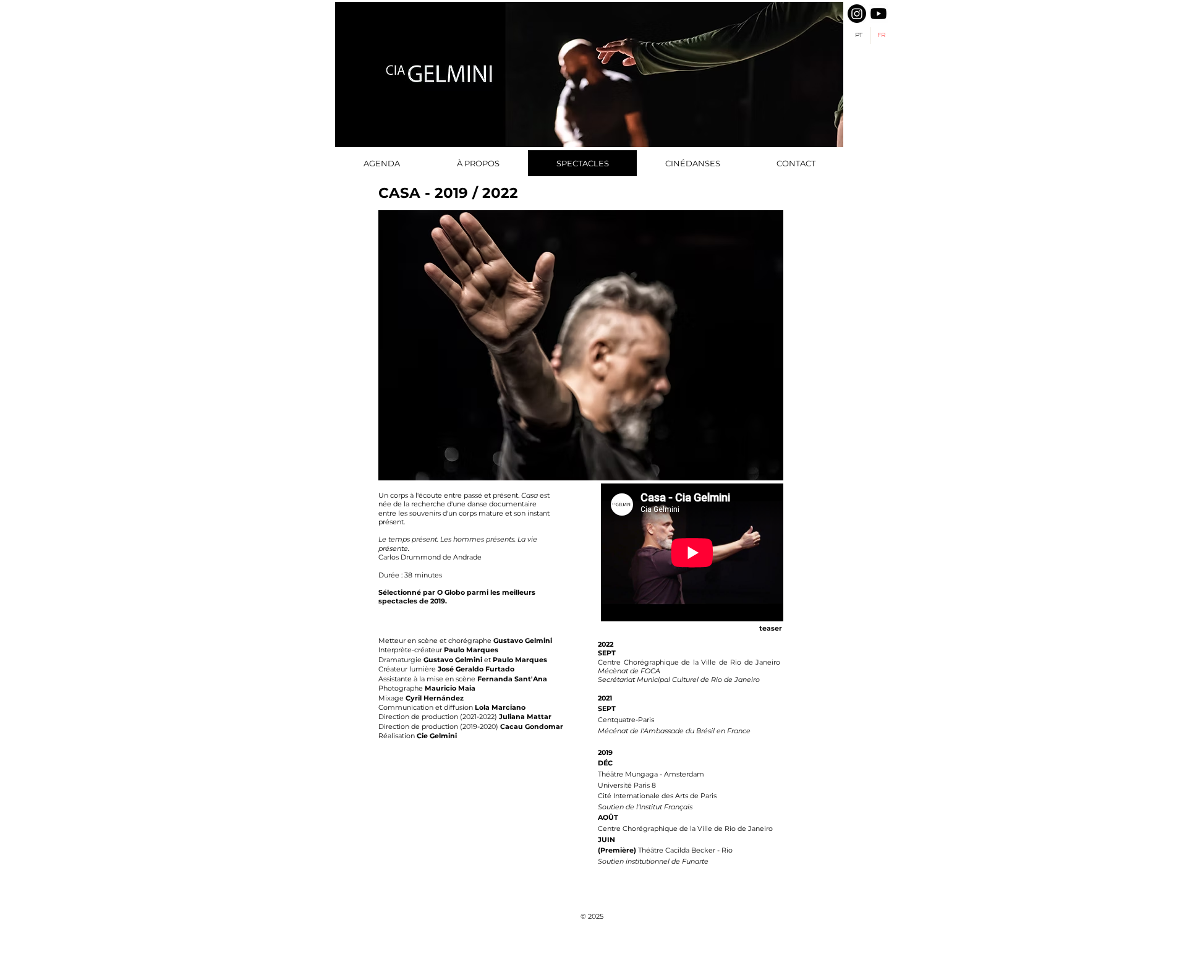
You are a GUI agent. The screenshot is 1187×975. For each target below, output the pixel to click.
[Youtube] (878, 13)
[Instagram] (857, 13)
